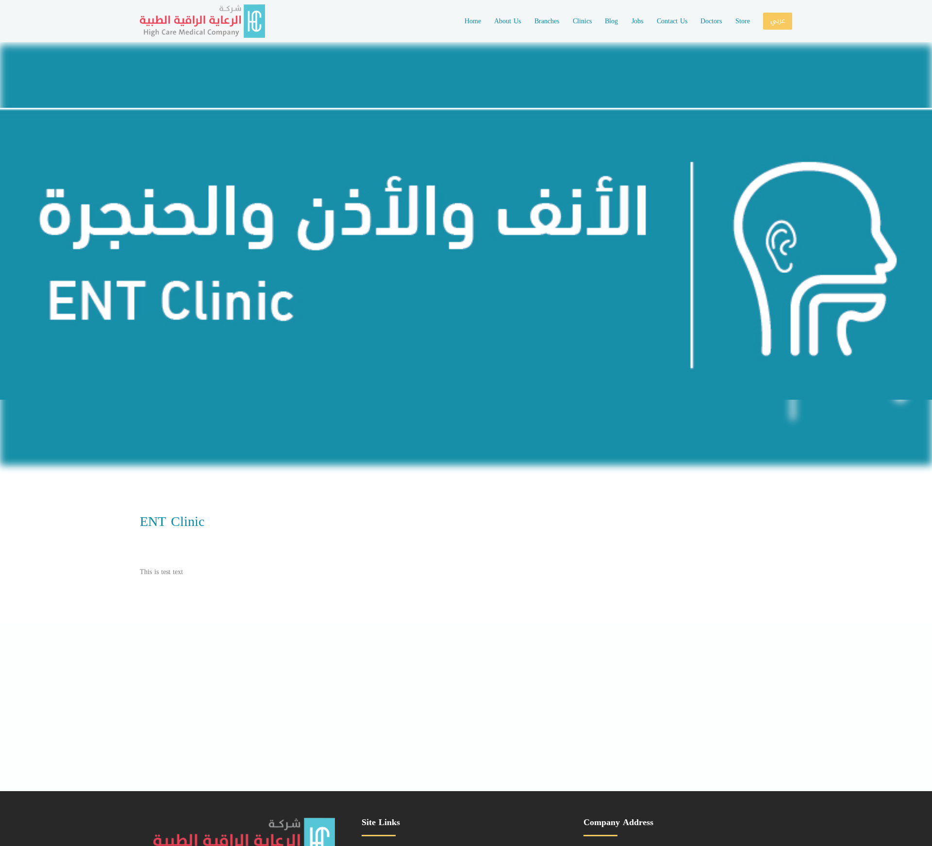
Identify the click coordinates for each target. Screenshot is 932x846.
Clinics (582, 21)
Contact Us (672, 21)
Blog (611, 21)
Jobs (637, 21)
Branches (546, 21)
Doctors (711, 21)
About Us (507, 21)
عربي (777, 20)
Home (473, 21)
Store (742, 21)
